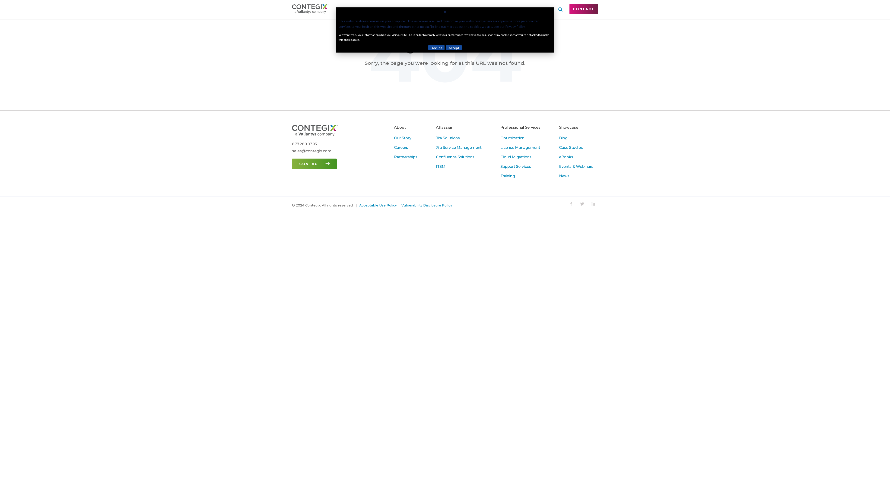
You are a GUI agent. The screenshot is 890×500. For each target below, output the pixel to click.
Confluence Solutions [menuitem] (455, 157)
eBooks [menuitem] (566, 157)
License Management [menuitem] (520, 147)
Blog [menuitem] (563, 138)
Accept (453, 48)
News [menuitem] (564, 176)
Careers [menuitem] (401, 147)
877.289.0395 (304, 144)
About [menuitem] (400, 127)
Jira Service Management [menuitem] (459, 147)
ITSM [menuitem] (440, 166)
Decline (436, 48)
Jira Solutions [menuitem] (448, 138)
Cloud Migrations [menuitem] (515, 157)
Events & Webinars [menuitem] (576, 166)
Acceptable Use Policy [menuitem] (378, 205)
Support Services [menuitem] (515, 166)
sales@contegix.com (311, 151)
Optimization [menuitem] (512, 138)
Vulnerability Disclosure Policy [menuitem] (426, 205)
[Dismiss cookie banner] (445, 13)
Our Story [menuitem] (402, 138)
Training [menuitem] (507, 176)
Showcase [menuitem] (568, 127)
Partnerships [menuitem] (405, 157)
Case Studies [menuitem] (571, 147)
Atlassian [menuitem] (444, 127)
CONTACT (583, 9)
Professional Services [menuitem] (520, 127)
